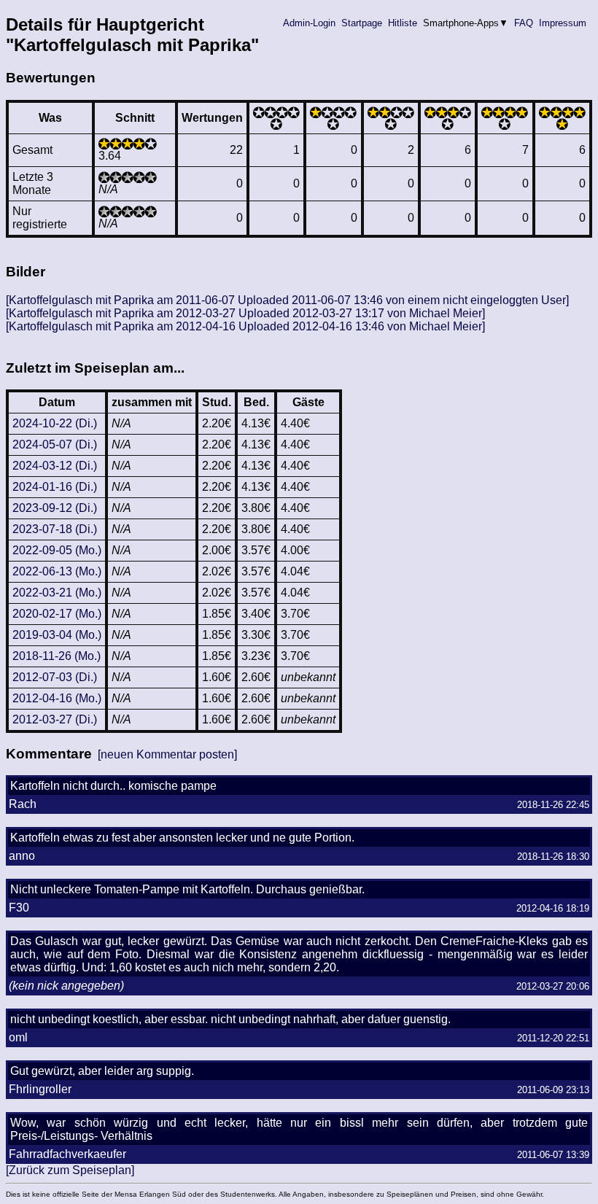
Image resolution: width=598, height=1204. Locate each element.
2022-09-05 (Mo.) (56, 550)
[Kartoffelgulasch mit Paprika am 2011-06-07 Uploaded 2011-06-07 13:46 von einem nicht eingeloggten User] (287, 300)
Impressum (562, 23)
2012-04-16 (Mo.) (56, 698)
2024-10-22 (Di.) (54, 423)
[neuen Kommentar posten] (167, 754)
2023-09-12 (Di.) (54, 508)
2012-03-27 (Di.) (54, 719)
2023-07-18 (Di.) (54, 529)
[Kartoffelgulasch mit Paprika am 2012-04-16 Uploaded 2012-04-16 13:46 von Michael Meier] (245, 326)
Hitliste (402, 23)
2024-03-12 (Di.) (54, 465)
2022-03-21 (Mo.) (56, 592)
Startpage (361, 23)
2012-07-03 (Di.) (54, 677)
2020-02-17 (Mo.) (56, 613)
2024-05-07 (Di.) (54, 444)
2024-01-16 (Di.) (54, 487)
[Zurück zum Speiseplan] (70, 1170)
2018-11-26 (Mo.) (56, 656)
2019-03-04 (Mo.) (56, 635)
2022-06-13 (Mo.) (56, 571)
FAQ (523, 23)
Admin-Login (309, 23)
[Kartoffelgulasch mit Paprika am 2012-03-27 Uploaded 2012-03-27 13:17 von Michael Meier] (245, 313)
